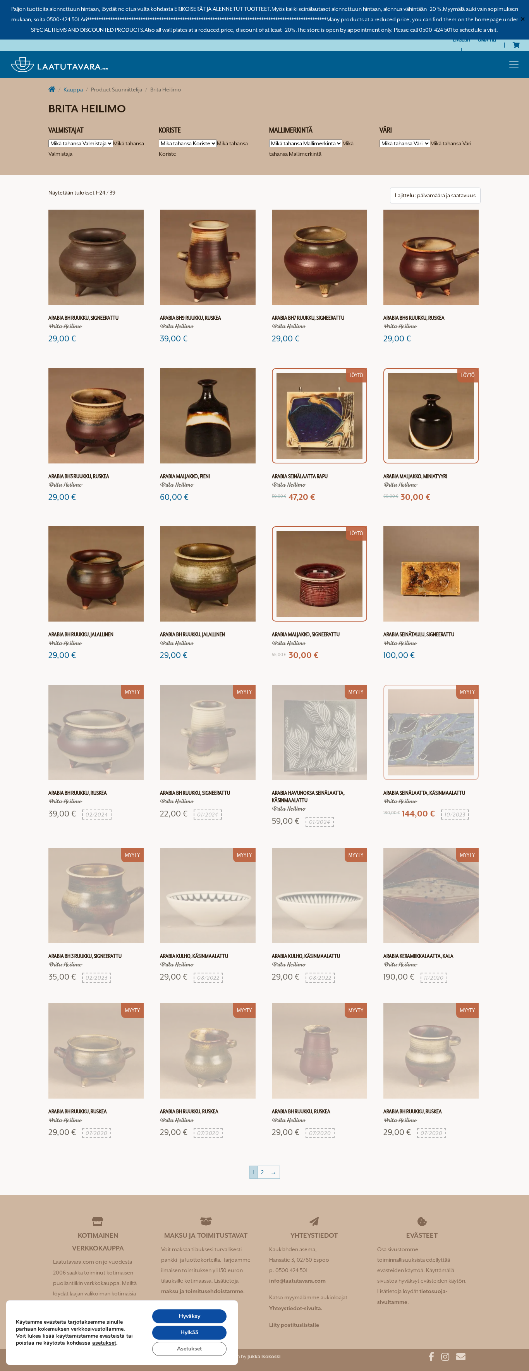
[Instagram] (442, 1358)
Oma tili (487, 39)
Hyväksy (189, 1316)
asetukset (104, 1343)
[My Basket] (516, 45)
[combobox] (450, 143)
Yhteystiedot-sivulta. (296, 1308)
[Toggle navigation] (513, 64)
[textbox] (450, 143)
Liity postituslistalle (294, 1325)
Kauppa (73, 89)
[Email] (457, 1358)
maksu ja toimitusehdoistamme (202, 1291)
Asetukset (189, 1348)
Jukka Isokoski (263, 1356)
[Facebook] (428, 1358)
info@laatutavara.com (297, 1281)
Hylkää (189, 1332)
